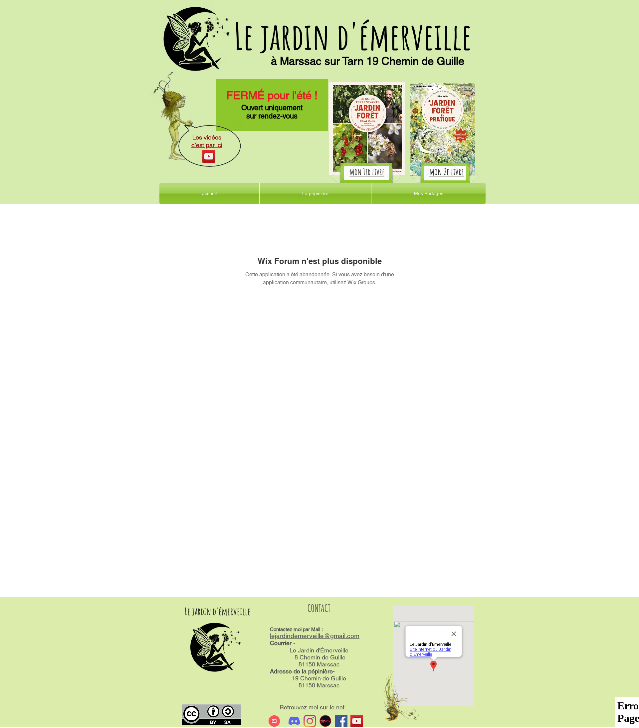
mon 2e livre (446, 171)
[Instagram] (310, 721)
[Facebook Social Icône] (341, 721)
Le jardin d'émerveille (353, 36)
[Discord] (294, 721)
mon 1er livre (366, 171)
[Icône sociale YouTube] (356, 721)
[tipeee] (325, 721)
